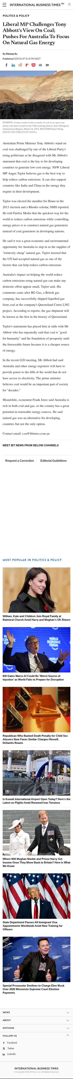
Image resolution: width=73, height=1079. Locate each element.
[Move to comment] (47, 65)
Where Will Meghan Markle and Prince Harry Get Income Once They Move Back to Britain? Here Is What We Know (36, 862)
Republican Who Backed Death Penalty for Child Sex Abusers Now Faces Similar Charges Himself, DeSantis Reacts (35, 739)
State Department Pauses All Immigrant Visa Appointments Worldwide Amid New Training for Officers (33, 926)
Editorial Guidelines (53, 460)
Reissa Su (11, 53)
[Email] (40, 65)
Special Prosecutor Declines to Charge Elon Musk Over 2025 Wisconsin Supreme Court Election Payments (33, 989)
